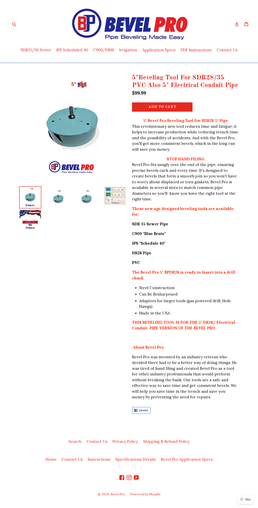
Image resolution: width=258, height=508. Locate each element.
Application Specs (159, 49)
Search (75, 441)
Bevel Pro (118, 494)
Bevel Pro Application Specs (187, 459)
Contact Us (227, 49)
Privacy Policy (125, 441)
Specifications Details (135, 459)
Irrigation (128, 49)
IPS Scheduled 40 (72, 49)
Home (51, 459)
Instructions (99, 459)
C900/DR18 (103, 49)
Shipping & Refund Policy (166, 441)
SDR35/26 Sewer (36, 49)
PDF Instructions (196, 49)
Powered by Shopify (145, 494)
